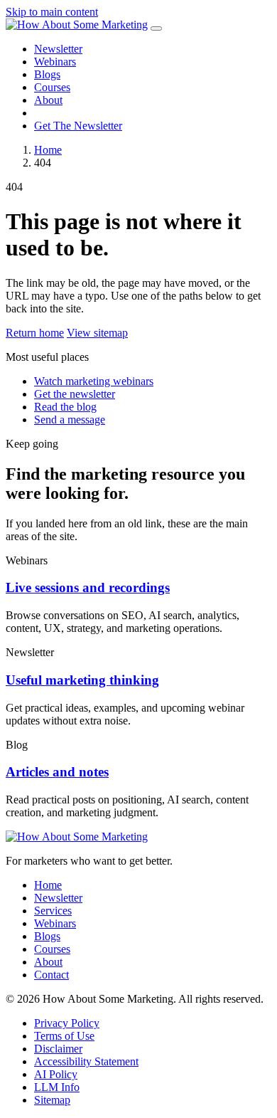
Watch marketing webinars (93, 381)
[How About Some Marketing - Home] (77, 25)
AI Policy (55, 1074)
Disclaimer (58, 1049)
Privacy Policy (66, 1023)
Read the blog (65, 407)
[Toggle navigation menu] (156, 28)
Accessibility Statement (86, 1061)
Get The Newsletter (78, 126)
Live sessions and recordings (88, 587)
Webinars (55, 62)
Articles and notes (57, 771)
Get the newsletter (74, 394)
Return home (35, 333)
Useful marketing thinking (82, 680)
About (48, 100)
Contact (51, 975)
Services (53, 911)
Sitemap (52, 1100)
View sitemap (97, 333)
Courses (52, 87)
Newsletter (58, 49)
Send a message (69, 419)
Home (48, 150)
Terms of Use (64, 1036)
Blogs (47, 74)
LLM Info (57, 1087)
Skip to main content (52, 12)
